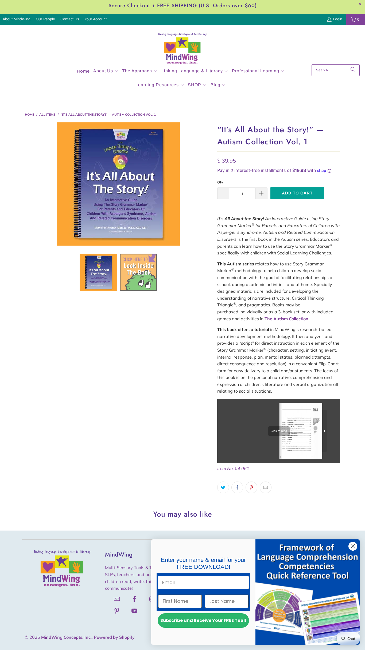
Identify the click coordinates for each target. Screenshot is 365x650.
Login (337, 19)
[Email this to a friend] (265, 487)
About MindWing (16, 19)
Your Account (95, 19)
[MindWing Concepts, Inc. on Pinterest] (117, 611)
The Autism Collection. (287, 318)
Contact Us (69, 19)
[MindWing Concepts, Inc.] (182, 45)
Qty (220, 182)
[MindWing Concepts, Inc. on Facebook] (135, 599)
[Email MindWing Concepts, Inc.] (117, 599)
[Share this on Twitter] (223, 487)
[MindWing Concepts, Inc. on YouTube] (135, 611)
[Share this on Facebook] (237, 487)
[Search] (353, 70)
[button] (106, 71)
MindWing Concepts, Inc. (66, 637)
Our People (45, 19)
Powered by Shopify (114, 637)
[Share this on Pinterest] (251, 487)
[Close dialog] (353, 546)
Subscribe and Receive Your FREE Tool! (203, 620)
